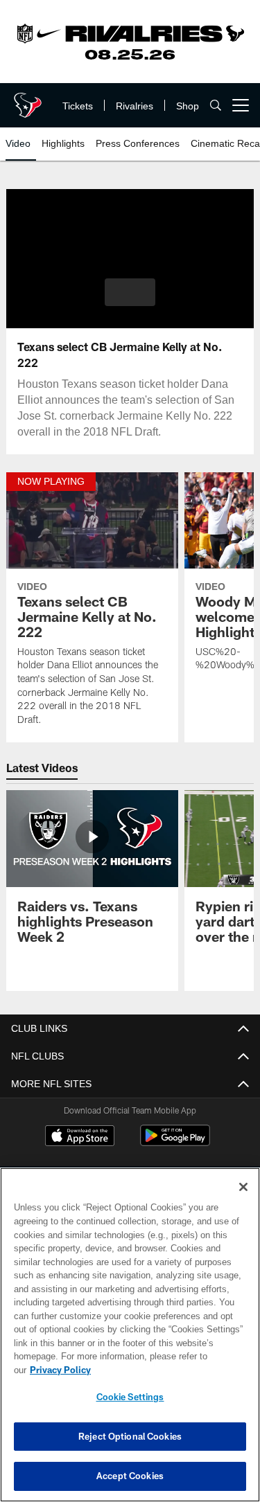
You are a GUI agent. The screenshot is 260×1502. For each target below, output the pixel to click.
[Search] (215, 105)
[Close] (243, 1201)
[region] (130, 1341)
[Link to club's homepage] (27, 100)
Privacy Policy (167, 1369)
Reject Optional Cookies (130, 1436)
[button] (130, 292)
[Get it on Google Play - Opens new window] (175, 1142)
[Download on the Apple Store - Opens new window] (80, 1137)
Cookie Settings (130, 1396)
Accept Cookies (130, 1475)
